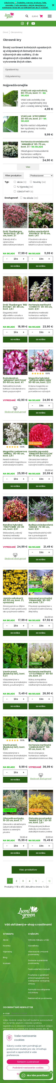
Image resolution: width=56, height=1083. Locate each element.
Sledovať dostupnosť (15, 411)
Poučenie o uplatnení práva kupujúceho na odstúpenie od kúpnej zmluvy (38, 979)
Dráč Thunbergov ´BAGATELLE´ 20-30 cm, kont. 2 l (13, 233)
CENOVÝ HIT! (25, 191)
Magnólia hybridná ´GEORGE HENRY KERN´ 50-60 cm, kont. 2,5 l (40, 380)
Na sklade (30, 197)
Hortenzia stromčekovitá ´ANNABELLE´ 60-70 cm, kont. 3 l (35, 144)
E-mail (6, 1013)
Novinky (39, 182)
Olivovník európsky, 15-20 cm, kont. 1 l (13, 819)
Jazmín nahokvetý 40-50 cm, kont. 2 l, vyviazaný (13, 600)
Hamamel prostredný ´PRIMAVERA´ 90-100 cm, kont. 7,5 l (40, 600)
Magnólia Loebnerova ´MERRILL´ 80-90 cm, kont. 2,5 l (15, 453)
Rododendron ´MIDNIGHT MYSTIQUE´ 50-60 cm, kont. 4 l (15, 380)
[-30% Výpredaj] (41, 435)
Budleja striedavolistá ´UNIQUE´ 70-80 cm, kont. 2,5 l (41, 527)
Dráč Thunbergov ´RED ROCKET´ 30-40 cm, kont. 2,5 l (15, 306)
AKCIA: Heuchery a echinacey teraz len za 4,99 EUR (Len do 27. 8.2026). (25, 6)
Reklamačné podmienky (40, 998)
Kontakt (6, 963)
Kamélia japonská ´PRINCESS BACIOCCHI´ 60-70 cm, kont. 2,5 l (41, 453)
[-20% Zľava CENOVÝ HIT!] (15, 802)
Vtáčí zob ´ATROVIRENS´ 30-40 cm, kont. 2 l (34, 117)
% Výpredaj (25, 186)
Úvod (5, 32)
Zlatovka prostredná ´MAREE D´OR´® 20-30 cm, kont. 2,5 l (40, 820)
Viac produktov (28, 869)
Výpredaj (7, 951)
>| (49, 881)
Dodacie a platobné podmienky (38, 962)
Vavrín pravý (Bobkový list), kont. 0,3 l (14, 673)
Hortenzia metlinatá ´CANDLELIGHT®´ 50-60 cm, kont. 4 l (40, 747)
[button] (51, 1072)
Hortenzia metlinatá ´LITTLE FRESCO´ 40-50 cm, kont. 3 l (41, 673)
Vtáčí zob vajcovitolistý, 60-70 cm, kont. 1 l (34, 92)
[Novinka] (41, 656)
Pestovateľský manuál (39, 969)
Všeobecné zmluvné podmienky (38, 953)
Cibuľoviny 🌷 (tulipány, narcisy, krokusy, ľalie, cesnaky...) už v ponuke (25, 3)
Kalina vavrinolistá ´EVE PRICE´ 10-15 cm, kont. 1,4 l (39, 233)
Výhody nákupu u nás (38, 939)
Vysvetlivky (33, 945)
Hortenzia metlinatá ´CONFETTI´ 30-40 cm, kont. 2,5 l (40, 306)
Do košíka (15, 266)
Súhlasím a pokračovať (28, 1062)
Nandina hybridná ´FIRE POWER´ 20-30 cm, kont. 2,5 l (13, 527)
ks (16, 258)
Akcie (21, 182)
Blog (5, 957)
